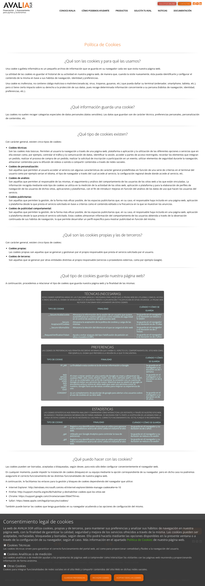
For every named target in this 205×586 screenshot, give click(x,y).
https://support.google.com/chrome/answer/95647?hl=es (49, 496)
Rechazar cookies (101, 578)
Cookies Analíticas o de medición (29, 554)
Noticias (162, 10)
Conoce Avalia (67, 10)
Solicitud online (167, 4)
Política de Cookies (139, 540)
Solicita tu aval (143, 10)
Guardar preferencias (74, 578)
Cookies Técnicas (18, 545)
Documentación (183, 10)
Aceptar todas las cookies (128, 578)
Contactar (185, 4)
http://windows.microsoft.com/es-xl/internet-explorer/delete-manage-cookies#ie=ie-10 (74, 487)
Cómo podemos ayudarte (95, 10)
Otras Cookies (16, 566)
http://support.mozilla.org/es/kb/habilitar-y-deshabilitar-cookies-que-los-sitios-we (61, 491)
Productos (122, 10)
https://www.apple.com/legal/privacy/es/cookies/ (42, 500)
